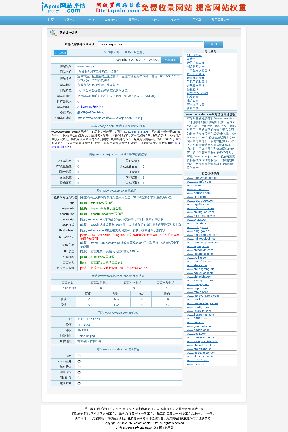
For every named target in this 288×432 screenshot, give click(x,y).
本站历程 (197, 409)
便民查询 (134, 413)
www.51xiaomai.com (200, 314)
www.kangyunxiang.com (203, 295)
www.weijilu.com (197, 257)
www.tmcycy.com (198, 284)
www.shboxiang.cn (199, 348)
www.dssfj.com (196, 333)
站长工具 (109, 413)
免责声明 (141, 409)
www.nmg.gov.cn (198, 231)
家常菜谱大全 (196, 78)
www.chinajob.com (199, 276)
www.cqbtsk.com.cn (200, 272)
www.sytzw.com (197, 219)
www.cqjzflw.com (198, 204)
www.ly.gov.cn (196, 185)
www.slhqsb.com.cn (200, 356)
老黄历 (191, 59)
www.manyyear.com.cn (202, 177)
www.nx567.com (198, 360)
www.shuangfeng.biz (200, 269)
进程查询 (193, 89)
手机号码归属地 (197, 81)
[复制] (138, 118)
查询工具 (147, 413)
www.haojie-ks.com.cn (201, 337)
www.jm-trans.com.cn (201, 352)
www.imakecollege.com (202, 303)
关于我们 (90, 409)
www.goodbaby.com (200, 326)
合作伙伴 (128, 409)
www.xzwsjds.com (89, 66)
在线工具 (160, 413)
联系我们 (103, 409)
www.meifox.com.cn (200, 364)
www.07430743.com (200, 208)
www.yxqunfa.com (199, 181)
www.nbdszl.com (198, 329)
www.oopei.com (197, 288)
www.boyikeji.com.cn (200, 299)
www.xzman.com (198, 189)
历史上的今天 (196, 104)
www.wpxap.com (198, 246)
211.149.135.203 (137, 131)
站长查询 (198, 413)
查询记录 (154, 409)
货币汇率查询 (196, 62)
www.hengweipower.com (203, 242)
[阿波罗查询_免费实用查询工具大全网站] (63, 12)
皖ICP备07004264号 (91, 112)
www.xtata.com (197, 265)
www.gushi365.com (200, 261)
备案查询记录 (169, 409)
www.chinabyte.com (200, 250)
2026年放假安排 (197, 93)
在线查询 (122, 413)
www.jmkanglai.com (200, 253)
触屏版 (169, 427)
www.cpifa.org (196, 322)
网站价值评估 (81, 413)
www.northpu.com (199, 193)
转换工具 (185, 413)
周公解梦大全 (196, 66)
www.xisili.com (196, 196)
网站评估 (96, 413)
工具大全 (172, 413)
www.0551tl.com (198, 318)
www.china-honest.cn (201, 345)
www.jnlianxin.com (199, 310)
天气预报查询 (196, 85)
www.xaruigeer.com (200, 280)
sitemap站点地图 (151, 427)
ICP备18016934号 (127, 427)
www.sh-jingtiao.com (200, 212)
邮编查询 (193, 97)
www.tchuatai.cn (197, 223)
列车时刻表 (194, 55)
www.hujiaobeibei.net (201, 238)
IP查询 (209, 413)
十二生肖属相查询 (198, 70)
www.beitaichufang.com (202, 234)
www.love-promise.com (202, 341)
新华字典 (193, 108)
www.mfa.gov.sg (197, 291)
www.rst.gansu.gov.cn (201, 215)
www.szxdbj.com (198, 307)
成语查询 (193, 100)
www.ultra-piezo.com (200, 200)
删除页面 (185, 409)
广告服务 (116, 409)
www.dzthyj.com (197, 227)
